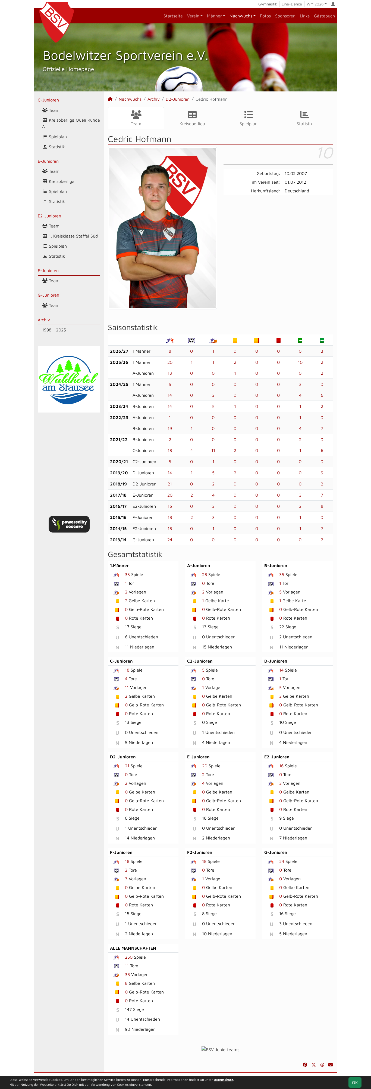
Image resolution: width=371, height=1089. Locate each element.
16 (170, 506)
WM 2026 (315, 4)
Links (305, 15)
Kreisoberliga (61, 181)
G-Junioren (48, 295)
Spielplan (57, 136)
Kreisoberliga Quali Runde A (71, 123)
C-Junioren (48, 99)
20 (169, 362)
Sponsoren (285, 15)
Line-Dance (292, 4)
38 (127, 974)
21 (170, 483)
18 (170, 450)
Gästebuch (324, 15)
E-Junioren (48, 161)
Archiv (44, 319)
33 (127, 574)
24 (169, 539)
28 (204, 574)
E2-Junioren (49, 215)
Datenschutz (223, 1080)
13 (170, 373)
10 (300, 362)
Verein (193, 15)
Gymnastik (267, 4)
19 (170, 428)
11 (213, 450)
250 (129, 957)
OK (355, 1082)
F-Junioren (48, 270)
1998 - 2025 (54, 329)
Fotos (265, 15)
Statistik (56, 146)
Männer (214, 15)
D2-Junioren (178, 99)
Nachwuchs (240, 15)
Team (53, 110)
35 (281, 574)
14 (170, 395)
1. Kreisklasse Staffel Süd (73, 235)
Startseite (173, 15)
